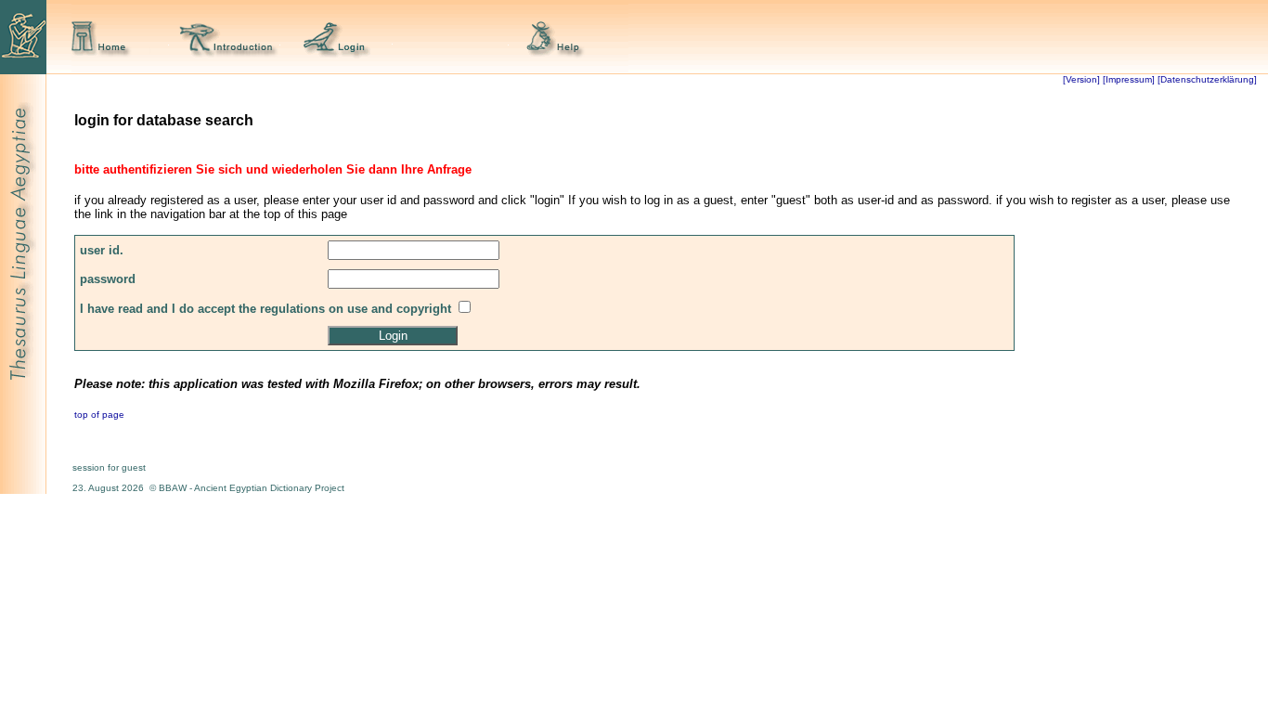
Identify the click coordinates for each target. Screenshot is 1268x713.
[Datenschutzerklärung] (1206, 79)
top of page (99, 414)
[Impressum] (1129, 79)
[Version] (1081, 79)
